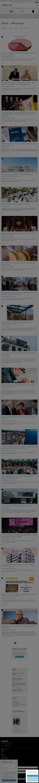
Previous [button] (1, 11)
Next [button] (37, 11)
